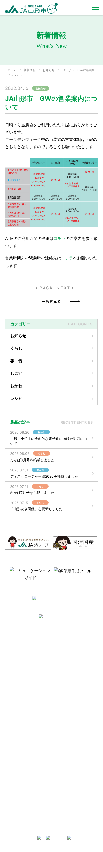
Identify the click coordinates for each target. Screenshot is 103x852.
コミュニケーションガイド (26, 742)
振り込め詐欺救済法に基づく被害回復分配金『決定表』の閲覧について (73, 806)
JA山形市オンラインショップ (74, 660)
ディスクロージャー (67, 749)
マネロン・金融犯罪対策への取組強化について (27, 708)
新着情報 (30, 70)
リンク (58, 692)
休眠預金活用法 (64, 742)
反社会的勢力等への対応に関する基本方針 (27, 669)
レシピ (16, 398)
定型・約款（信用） (21, 749)
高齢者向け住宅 (64, 679)
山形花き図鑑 (17, 736)
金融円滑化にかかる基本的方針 (73, 763)
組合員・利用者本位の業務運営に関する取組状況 (73, 784)
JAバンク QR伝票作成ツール (73, 823)
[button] (4, 573)
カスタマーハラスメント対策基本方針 (27, 698)
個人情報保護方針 (20, 683)
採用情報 (14, 660)
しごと (16, 373)
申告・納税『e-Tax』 (68, 817)
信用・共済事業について (70, 736)
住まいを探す (63, 667)
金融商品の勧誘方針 (67, 755)
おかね (16, 385)
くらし (16, 348)
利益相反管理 (17, 677)
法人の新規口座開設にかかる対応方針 (73, 794)
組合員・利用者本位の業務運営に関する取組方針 (73, 774)
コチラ (60, 238)
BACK (47, 287)
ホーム (12, 70)
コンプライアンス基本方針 (26, 690)
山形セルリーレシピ (67, 654)
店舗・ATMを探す (66, 729)
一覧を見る (51, 301)
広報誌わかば (63, 686)
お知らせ (49, 70)
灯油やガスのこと (66, 673)
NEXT (63, 287)
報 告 (16, 360)
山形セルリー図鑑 (20, 729)
